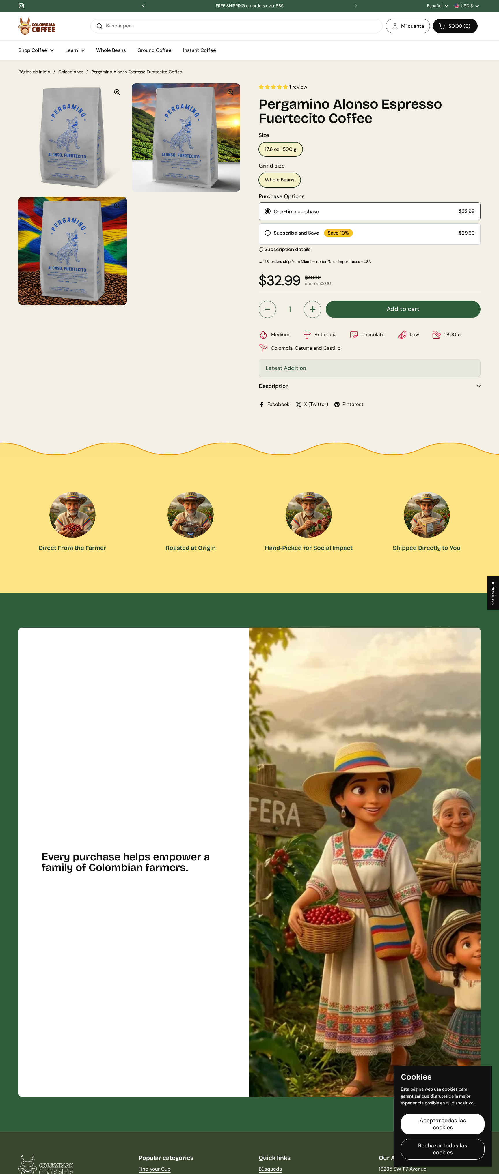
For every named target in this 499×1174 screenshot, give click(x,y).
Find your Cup (155, 1169)
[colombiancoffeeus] (36, 26)
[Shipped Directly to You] (427, 515)
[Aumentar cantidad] (312, 309)
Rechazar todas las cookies (442, 1149)
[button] (455, 26)
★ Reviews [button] (493, 593)
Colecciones (70, 72)
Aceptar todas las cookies (443, 1124)
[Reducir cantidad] (267, 309)
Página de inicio (34, 72)
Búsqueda (270, 1169)
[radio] (370, 211)
